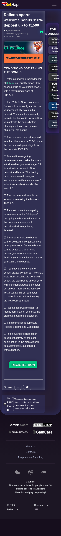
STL (36, 509)
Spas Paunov (23, 33)
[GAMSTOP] (42, 424)
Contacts (31, 451)
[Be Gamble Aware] (18, 424)
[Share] (18, 386)
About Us (30, 446)
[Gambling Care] (18, 431)
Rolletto (11, 82)
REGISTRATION (23, 364)
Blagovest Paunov (16, 30)
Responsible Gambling (30, 457)
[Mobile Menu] (55, 5)
